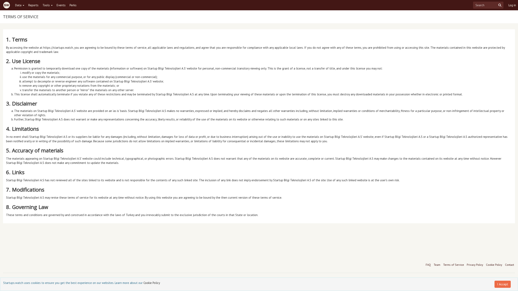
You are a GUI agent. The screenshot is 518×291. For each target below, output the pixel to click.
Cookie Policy (494, 265)
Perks (73, 5)
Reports (33, 5)
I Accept (502, 284)
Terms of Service (453, 265)
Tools (46, 5)
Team (437, 265)
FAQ (428, 265)
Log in (512, 5)
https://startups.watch (58, 48)
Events (61, 5)
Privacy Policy (475, 265)
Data (18, 5)
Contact (509, 265)
